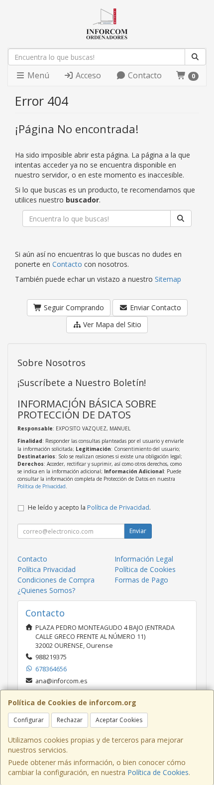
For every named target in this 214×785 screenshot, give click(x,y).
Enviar (137, 531)
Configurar (28, 720)
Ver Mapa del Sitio (111, 324)
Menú (37, 75)
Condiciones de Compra (56, 580)
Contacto (144, 75)
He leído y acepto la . (89, 507)
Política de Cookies (158, 772)
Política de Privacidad (41, 486)
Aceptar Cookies (119, 720)
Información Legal (143, 559)
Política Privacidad (46, 569)
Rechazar (70, 720)
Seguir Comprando (73, 307)
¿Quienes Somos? (46, 590)
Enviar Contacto (154, 307)
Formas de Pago (141, 580)
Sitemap (168, 279)
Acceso (87, 75)
